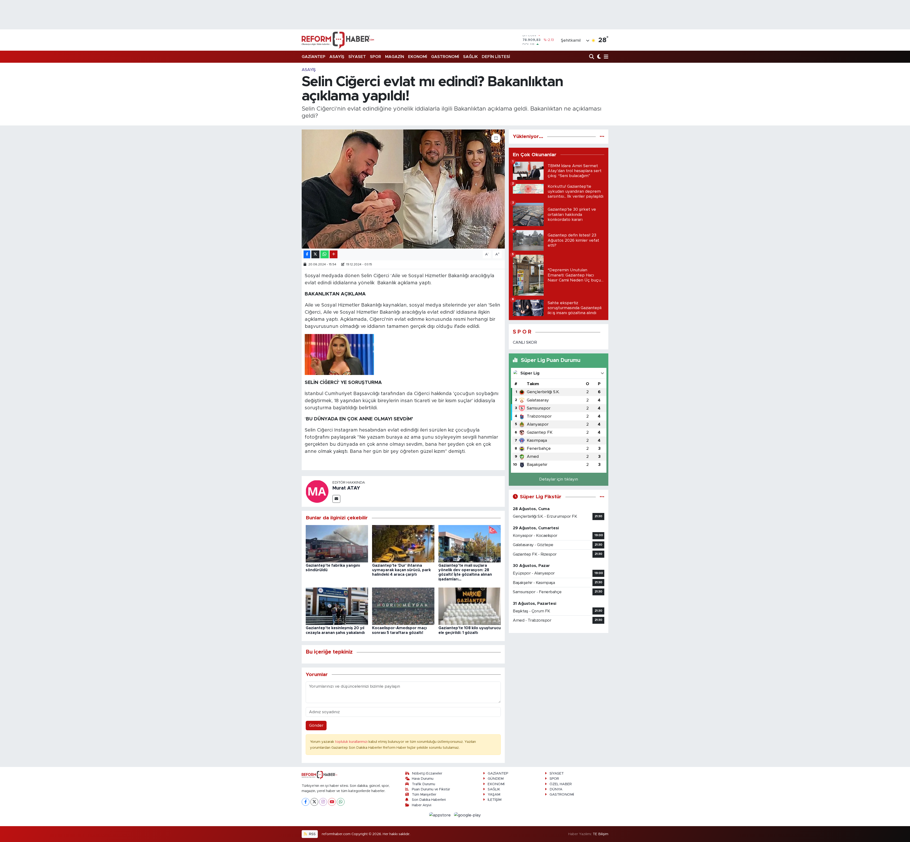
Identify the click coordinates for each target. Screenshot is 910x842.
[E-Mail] (336, 499)
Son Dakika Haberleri (429, 800)
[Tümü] (602, 136)
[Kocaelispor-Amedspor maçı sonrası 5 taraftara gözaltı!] (403, 606)
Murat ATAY (346, 488)
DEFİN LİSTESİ (496, 57)
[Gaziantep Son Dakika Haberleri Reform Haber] (338, 40)
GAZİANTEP (313, 57)
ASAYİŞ (336, 57)
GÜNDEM (496, 778)
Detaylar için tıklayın (558, 479)
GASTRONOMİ (445, 57)
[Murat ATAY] (317, 491)
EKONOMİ (417, 57)
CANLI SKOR (525, 342)
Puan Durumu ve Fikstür (431, 789)
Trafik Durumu (423, 784)
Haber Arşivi (421, 805)
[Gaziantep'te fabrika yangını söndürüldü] (337, 543)
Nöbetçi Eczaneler (427, 773)
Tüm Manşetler (424, 794)
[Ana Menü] (605, 57)
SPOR (375, 57)
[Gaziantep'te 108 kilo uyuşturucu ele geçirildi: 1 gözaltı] (469, 606)
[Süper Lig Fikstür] (602, 497)
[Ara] (592, 57)
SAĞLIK (470, 57)
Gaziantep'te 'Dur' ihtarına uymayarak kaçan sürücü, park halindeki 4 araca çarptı (401, 570)
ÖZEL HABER (561, 784)
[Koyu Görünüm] (598, 57)
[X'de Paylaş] (315, 254)
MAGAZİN (394, 57)
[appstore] (440, 815)
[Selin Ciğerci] (360, 275)
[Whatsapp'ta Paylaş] (324, 254)
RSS (312, 834)
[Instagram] (323, 802)
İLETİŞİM (494, 800)
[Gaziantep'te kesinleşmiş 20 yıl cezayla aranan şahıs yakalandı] (337, 606)
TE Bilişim (600, 834)
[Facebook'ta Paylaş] (307, 254)
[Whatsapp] (341, 802)
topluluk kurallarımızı (352, 742)
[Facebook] (305, 802)
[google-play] (467, 815)
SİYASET (357, 57)
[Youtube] (332, 802)
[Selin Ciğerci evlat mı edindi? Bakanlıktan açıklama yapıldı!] (403, 188)
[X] (314, 802)
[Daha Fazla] (333, 254)
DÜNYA (556, 789)
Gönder (316, 725)
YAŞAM (494, 794)
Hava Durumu (422, 778)
